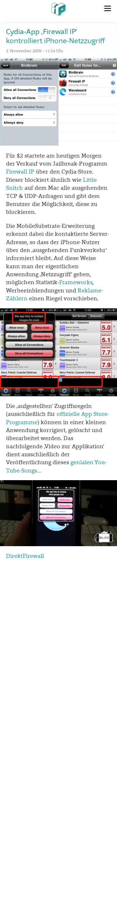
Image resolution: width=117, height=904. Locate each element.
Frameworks (76, 282)
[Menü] (107, 8)
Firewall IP (20, 171)
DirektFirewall (25, 556)
